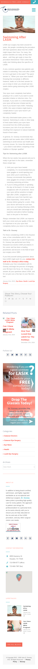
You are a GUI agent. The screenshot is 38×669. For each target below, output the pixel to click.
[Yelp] (30, 354)
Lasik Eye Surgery (11, 454)
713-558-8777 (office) (17, 562)
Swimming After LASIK (27, 608)
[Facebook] (7, 354)
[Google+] (25, 354)
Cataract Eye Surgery (12, 440)
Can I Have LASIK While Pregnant (8, 329)
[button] (19, 578)
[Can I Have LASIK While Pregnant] (14, 626)
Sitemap (22, 661)
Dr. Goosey (25, 498)
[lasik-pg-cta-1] (19, 364)
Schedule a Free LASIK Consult (15, 2)
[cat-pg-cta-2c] (19, 398)
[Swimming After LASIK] (14, 610)
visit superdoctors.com (13, 530)
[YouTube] (16, 354)
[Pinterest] (21, 354)
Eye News (19, 281)
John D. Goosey (13, 524)
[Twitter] (12, 354)
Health (25, 281)
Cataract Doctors (10, 436)
